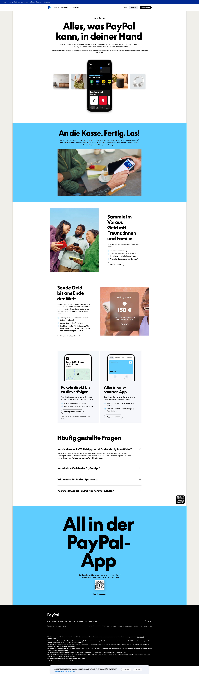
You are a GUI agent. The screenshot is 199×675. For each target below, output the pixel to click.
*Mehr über (64, 416)
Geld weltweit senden (68, 336)
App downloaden (113, 417)
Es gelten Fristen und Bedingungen (57, 654)
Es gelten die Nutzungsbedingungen (66, 646)
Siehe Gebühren (65, 650)
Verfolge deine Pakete (72, 412)
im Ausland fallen (144, 644)
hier (84, 658)
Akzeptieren (126, 669)
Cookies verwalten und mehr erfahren (64, 671)
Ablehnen (137, 669)
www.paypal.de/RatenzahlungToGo (74, 642)
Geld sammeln (115, 264)
